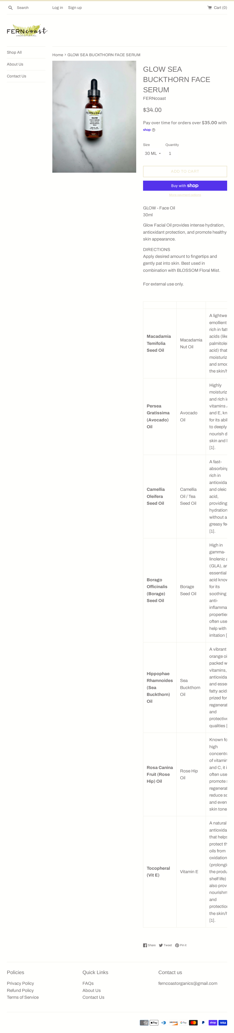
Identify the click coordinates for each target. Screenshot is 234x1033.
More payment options (185, 195)
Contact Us (16, 76)
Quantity (172, 145)
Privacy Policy (20, 983)
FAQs (88, 983)
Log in (57, 7)
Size (146, 145)
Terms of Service (23, 997)
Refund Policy (20, 990)
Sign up (75, 7)
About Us (15, 64)
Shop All (14, 52)
